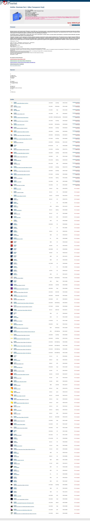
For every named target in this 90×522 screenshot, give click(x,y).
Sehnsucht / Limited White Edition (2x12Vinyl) (21, 153)
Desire (15, 242)
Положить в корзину (76, 102)
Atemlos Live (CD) (17, 213)
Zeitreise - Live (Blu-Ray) (18, 178)
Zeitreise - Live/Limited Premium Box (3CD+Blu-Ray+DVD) (24, 502)
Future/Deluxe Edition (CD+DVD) (19, 285)
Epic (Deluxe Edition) (17, 106)
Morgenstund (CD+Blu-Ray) (18, 142)
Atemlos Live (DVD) (17, 217)
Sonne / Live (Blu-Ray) (18, 410)
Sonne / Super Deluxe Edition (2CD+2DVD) (21, 417)
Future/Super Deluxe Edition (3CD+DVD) (21, 292)
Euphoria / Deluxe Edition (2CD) (19, 113)
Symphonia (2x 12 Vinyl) (18, 445)
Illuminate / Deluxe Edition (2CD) (19, 299)
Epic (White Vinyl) (17, 110)
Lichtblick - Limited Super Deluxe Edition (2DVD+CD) (23, 310)
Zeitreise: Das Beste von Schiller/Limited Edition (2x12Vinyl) (24, 506)
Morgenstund (16, 317)
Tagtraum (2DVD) (17, 463)
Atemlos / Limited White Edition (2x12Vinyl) (21, 103)
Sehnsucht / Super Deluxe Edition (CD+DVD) (21, 374)
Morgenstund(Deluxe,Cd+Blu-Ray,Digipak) (21, 327)
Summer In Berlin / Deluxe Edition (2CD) (20, 156)
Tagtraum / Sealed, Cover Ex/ (19, 460)
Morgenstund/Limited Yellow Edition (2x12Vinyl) (22, 335)
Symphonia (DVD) (17, 163)
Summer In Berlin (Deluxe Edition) (19, 424)
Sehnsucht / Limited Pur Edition (19, 370)
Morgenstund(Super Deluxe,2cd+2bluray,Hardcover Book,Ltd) (24, 331)
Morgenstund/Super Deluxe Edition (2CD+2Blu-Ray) (23, 342)
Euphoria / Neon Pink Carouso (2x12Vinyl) (21, 120)
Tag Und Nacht (16, 456)
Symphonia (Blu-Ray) (17, 160)
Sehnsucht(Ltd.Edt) (17, 385)
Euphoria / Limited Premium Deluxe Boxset (21, 117)
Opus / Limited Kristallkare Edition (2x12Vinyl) (21, 149)
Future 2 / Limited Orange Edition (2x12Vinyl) (21, 131)
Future (15, 281)
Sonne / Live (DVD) (17, 413)
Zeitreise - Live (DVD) (17, 181)
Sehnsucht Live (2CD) (17, 377)
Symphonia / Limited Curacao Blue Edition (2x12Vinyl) (23, 167)
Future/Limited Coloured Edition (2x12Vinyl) (21, 288)
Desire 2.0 (15, 260)
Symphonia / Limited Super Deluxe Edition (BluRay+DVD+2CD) (24, 449)
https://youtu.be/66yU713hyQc (15, 65)
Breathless (15, 220)
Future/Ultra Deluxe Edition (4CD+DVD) (20, 295)
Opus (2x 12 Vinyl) (17, 360)
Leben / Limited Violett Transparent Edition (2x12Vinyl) (23, 306)
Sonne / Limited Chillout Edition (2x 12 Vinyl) (21, 399)
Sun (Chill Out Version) (18, 435)
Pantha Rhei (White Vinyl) (18, 367)
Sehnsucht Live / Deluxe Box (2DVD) (20, 381)
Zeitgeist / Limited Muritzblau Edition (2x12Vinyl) (22, 174)
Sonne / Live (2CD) (17, 406)
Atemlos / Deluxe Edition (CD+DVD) (20, 195)
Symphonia (16, 438)
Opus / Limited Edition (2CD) (18, 363)
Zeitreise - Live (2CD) (17, 495)
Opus (15, 145)
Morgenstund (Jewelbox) (18, 320)
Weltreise (15, 477)
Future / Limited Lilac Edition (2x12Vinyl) (20, 128)
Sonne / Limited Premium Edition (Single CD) (21, 402)
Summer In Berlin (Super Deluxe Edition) (20, 427)
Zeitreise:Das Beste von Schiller (19, 185)
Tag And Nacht (16, 452)
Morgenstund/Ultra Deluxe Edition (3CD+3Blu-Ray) (22, 349)
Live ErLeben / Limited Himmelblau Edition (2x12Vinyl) (23, 138)
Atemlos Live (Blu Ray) (18, 210)
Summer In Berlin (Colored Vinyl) (19, 420)
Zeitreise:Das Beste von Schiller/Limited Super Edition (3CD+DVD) (25, 513)
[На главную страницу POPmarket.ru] (9, 4)
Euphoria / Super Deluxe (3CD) (19, 124)
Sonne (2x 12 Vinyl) (17, 388)
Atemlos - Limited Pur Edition (18, 192)
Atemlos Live (16, 199)
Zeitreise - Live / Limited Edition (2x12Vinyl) (21, 499)
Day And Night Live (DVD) (18, 238)
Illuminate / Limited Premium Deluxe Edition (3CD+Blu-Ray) (24, 303)
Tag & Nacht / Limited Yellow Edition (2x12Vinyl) (22, 170)
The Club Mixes (16, 467)
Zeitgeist (15, 488)
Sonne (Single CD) (17, 392)
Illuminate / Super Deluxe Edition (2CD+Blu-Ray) (22, 135)
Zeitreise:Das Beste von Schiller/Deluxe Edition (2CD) (23, 510)
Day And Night (16, 235)
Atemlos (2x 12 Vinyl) (17, 188)
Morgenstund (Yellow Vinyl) (18, 324)
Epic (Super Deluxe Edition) (18, 278)
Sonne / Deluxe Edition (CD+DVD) (19, 395)
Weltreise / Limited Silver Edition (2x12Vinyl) (21, 485)
